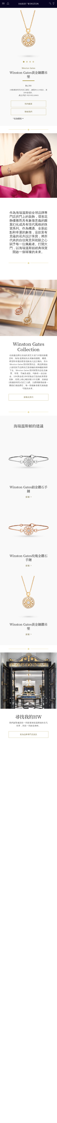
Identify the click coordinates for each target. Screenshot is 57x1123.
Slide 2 (30, 62)
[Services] (9, 4)
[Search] (50, 3)
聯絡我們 (28, 112)
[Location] (53, 3)
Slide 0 (24, 62)
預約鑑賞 (28, 104)
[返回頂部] (52, 1118)
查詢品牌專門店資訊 (28, 734)
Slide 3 (33, 62)
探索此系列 (28, 397)
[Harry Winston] (28, 4)
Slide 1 (27, 62)
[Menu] (4, 4)
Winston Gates (28, 68)
